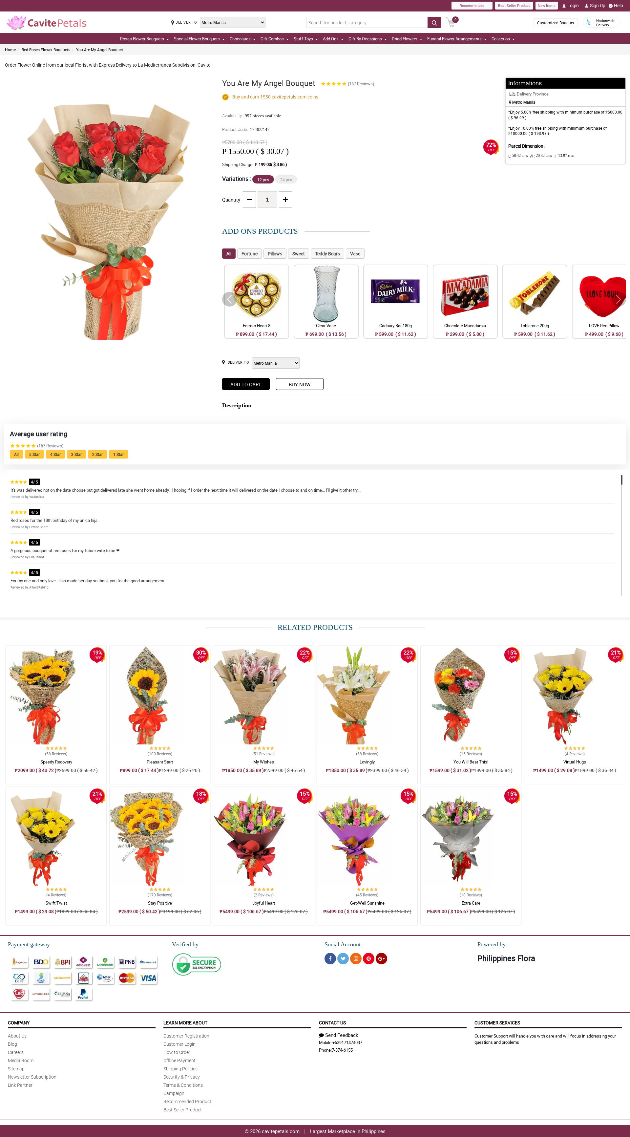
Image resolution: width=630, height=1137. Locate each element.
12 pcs (263, 179)
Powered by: (492, 944)
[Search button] (434, 22)
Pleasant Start (160, 762)
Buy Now (299, 384)
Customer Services (497, 1022)
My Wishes (263, 762)
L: (518, 156)
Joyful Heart (263, 903)
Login (573, 5)
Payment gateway (29, 944)
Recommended (472, 5)
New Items (547, 5)
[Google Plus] (381, 958)
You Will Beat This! (470, 762)
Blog (12, 1044)
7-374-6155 (342, 1050)
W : (541, 156)
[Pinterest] (368, 958)
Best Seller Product (514, 5)
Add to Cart (245, 384)
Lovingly (367, 762)
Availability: (251, 115)
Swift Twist (56, 903)
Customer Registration (186, 1036)
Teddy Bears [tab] (327, 253)
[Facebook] (330, 958)
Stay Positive (160, 903)
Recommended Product (187, 1101)
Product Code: (246, 129)
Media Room (20, 1060)
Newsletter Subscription (32, 1077)
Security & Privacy (181, 1077)
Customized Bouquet (555, 22)
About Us (17, 1036)
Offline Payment (179, 1060)
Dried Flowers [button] (404, 39)
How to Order (176, 1052)
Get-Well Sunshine (367, 903)
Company (19, 1022)
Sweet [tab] (298, 253)
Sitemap (16, 1068)
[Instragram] (356, 958)
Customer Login (179, 1044)
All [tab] (228, 253)
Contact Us (332, 1022)
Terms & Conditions (183, 1085)
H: (564, 156)
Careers (16, 1052)
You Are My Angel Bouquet (99, 49)
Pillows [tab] (275, 253)
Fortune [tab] (250, 253)
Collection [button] (501, 39)
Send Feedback (341, 1035)
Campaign (173, 1093)
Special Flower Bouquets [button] (197, 39)
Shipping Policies (180, 1068)
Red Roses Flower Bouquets (46, 49)
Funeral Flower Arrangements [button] (454, 39)
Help (618, 5)
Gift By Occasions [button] (365, 39)
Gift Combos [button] (272, 39)
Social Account (343, 944)
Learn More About (185, 1022)
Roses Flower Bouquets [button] (142, 39)
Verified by (185, 944)
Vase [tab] (355, 253)
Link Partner (20, 1085)
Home (10, 49)
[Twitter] (343, 958)
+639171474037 (347, 1042)
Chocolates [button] (240, 39)
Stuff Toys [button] (303, 39)
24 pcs (286, 179)
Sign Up (597, 5)
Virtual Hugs (574, 762)
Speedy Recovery (56, 762)
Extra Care (471, 903)
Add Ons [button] (331, 39)
